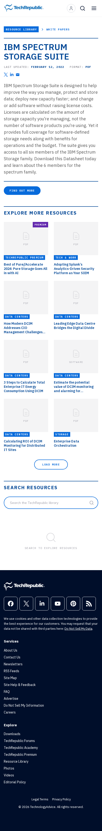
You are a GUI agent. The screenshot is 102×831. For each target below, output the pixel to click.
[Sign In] (71, 8)
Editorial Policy (15, 782)
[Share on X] (6, 75)
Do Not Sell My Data (78, 629)
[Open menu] (94, 8)
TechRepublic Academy (21, 748)
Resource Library (21, 29)
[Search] (82, 8)
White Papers (58, 29)
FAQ (7, 692)
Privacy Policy (61, 799)
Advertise (11, 698)
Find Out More (22, 190)
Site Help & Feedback (20, 685)
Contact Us (12, 657)
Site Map (10, 678)
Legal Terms (40, 799)
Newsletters (13, 664)
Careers (10, 712)
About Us (10, 650)
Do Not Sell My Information (24, 705)
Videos (9, 775)
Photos (9, 768)
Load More (51, 464)
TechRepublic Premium (20, 754)
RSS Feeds (11, 671)
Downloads (12, 734)
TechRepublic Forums (19, 741)
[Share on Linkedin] (12, 75)
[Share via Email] (18, 75)
